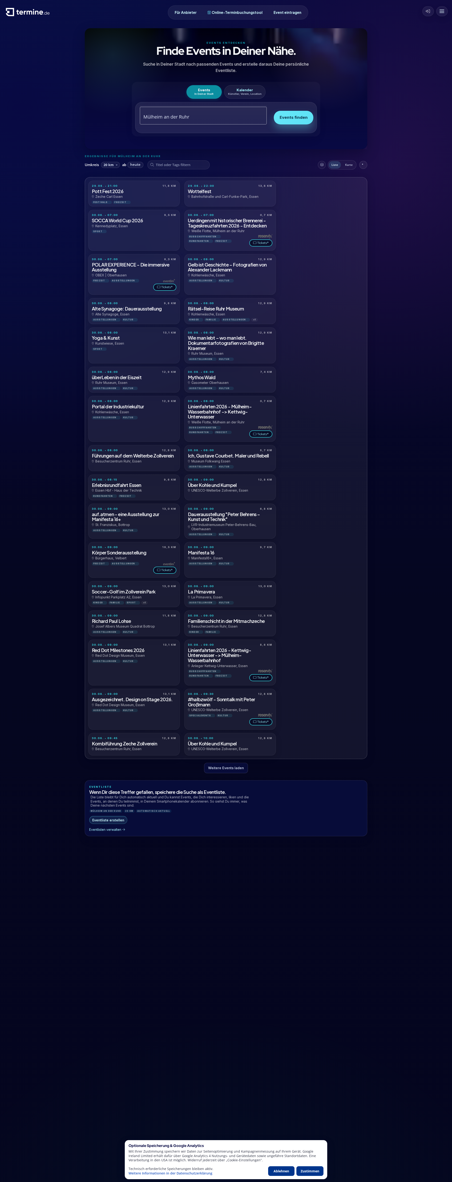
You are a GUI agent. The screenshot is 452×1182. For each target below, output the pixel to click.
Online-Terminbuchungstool (237, 12)
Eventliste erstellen (108, 820)
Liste (334, 165)
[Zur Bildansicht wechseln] (363, 165)
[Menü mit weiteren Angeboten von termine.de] (442, 11)
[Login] (428, 11)
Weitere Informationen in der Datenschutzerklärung (170, 1173)
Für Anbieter (186, 12)
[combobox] (198, 117)
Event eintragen (287, 12)
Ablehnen (281, 1171)
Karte (349, 165)
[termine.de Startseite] (29, 14)
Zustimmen (310, 1171)
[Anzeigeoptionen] (322, 165)
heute (135, 164)
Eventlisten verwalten (105, 830)
